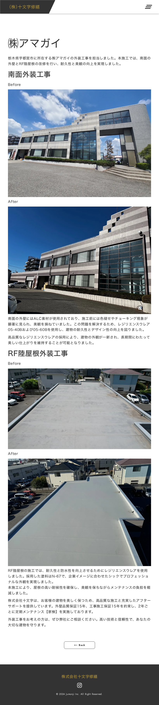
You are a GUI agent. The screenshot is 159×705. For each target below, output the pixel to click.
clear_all (148, 6)
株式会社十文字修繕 (79, 676)
